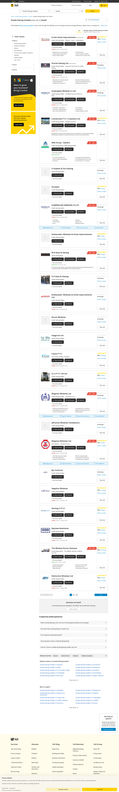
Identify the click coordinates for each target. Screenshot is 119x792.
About (74, 773)
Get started (19, 105)
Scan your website (78, 760)
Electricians (35, 762)
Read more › (104, 25)
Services (14, 744)
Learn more (18, 124)
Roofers (34, 758)
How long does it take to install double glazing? (55, 641)
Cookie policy (97, 758)
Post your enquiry (76, 5)
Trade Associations (17, 762)
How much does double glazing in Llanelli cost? (55, 629)
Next (101, 595)
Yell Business (21, 1)
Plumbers (34, 753)
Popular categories (56, 5)
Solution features (78, 764)
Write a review (101, 42)
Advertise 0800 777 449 (100, 1)
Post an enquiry (15, 753)
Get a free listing (87, 1)
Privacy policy (97, 753)
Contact (75, 769)
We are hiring (15, 771)
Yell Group (97, 744)
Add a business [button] (74, 609)
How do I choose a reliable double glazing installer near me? (59, 647)
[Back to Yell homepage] (15, 5)
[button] (49, 11)
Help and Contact (16, 767)
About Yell (96, 749)
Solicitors (34, 773)
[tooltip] (82, 11)
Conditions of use (98, 762)
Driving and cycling (58, 762)
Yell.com (13, 1)
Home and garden (57, 771)
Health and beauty (57, 767)
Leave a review (15, 758)
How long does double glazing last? (51, 635)
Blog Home (55, 749)
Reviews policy (97, 767)
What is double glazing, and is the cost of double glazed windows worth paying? (65, 623)
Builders (34, 749)
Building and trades (58, 753)
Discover (35, 744)
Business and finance (58, 758)
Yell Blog (56, 744)
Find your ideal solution (80, 755)
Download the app (76, 1)
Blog (90, 5)
